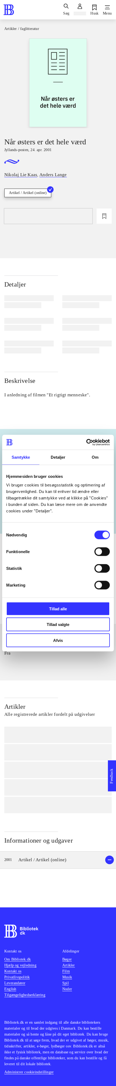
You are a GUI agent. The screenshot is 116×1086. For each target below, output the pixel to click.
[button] (58, 860)
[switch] (102, 551)
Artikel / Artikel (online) (28, 193)
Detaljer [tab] (58, 457)
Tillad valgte (58, 624)
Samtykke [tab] (21, 457)
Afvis (58, 640)
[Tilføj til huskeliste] (104, 216)
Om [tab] (95, 457)
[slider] (58, 83)
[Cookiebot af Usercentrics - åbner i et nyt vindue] (86, 442)
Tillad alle (58, 608)
